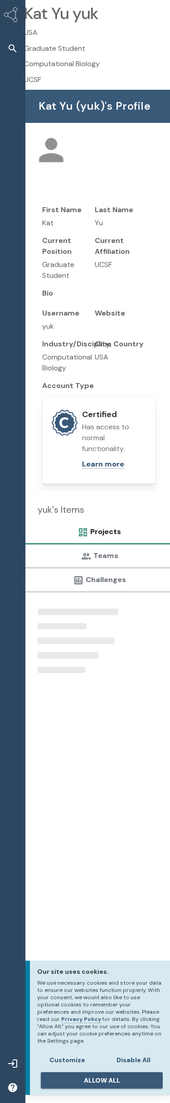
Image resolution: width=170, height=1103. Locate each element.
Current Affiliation (112, 246)
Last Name (114, 209)
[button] (12, 48)
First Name (62, 209)
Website (110, 313)
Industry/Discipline (77, 344)
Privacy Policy (81, 1019)
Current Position (57, 246)
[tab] (97, 534)
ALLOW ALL (102, 1080)
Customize (67, 1060)
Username (60, 313)
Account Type (68, 385)
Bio (47, 293)
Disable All (134, 1060)
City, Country (119, 344)
